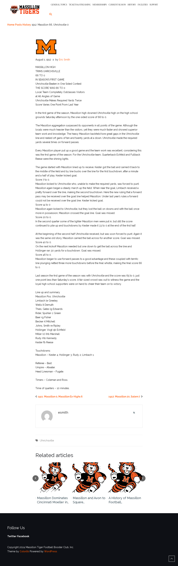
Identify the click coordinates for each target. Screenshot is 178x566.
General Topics (59, 4)
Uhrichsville (47, 440)
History (132, 4)
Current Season (117, 4)
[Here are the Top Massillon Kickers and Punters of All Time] (125, 477)
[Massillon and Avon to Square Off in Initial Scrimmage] (53, 477)
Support (153, 4)
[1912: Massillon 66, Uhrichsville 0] (46, 46)
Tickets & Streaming (80, 4)
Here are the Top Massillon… (121, 500)
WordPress (50, 551)
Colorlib (24, 551)
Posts (18, 24)
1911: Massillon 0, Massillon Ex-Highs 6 (60, 396)
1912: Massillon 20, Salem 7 (124, 396)
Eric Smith (64, 59)
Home (10, 24)
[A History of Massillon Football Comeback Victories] (89, 477)
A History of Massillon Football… (89, 500)
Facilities (143, 4)
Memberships (99, 4)
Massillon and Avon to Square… (53, 500)
